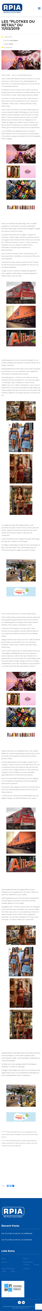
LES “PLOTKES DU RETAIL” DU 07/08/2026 (16, 1233)
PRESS (13, 1271)
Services (4, 1262)
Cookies (27, 1308)
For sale (36, 1264)
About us (26, 1258)
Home (3, 1258)
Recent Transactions (7, 1268)
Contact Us (26, 1268)
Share (3, 1186)
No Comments (8, 47)
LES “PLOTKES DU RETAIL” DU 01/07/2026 (16, 1240)
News (4, 1271)
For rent (26, 1264)
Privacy (21, 1308)
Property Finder (28, 1262)
